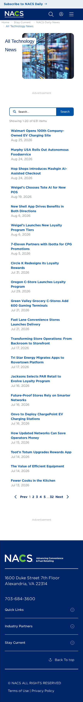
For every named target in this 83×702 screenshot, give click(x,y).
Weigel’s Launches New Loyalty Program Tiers (36, 227)
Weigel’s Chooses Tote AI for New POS (38, 190)
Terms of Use (18, 691)
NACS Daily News (48, 22)
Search (64, 111)
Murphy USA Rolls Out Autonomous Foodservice (40, 152)
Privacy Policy (43, 691)
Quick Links (14, 610)
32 (52, 497)
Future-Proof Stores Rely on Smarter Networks (40, 398)
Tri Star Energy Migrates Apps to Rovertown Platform (37, 360)
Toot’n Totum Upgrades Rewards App (41, 452)
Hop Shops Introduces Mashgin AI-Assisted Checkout (39, 171)
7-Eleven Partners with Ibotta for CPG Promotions (41, 246)
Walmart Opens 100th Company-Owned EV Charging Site (37, 133)
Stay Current (22, 22)
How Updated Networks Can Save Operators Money (38, 435)
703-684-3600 (20, 598)
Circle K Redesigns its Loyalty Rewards (35, 265)
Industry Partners (18, 626)
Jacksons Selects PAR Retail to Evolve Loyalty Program (36, 379)
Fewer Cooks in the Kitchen (33, 480)
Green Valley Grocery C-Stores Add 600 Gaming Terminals (39, 303)
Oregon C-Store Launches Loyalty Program (38, 284)
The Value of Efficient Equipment (37, 466)
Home (5, 22)
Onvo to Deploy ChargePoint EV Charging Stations (37, 416)
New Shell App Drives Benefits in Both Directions (37, 209)
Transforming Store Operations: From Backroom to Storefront (41, 341)
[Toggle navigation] (51, 14)
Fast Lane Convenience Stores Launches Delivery (35, 322)
